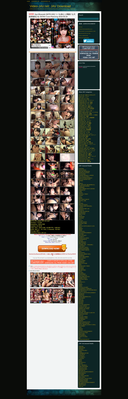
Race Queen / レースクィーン (87, 144)
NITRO (31, 267)
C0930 (80, 351)
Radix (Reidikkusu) (85, 296)
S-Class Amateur (84, 304)
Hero (80, 227)
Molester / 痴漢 (83, 136)
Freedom (81, 216)
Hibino (81, 228)
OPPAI (80, 286)
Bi (79, 182)
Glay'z (81, 220)
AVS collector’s (84, 176)
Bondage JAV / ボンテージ (86, 100)
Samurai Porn (83, 381)
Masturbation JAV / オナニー (87, 135)
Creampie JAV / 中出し (85, 105)
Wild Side (82, 334)
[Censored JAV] (31, 14)
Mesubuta (82, 370)
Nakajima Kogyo (84, 276)
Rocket (81, 302)
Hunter (81, 234)
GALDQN (81, 218)
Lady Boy (82, 246)
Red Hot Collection (85, 378)
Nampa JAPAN (83, 278)
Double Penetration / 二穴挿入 (88, 115)
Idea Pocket (82, 235)
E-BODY (81, 207)
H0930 (80, 359)
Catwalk (81, 355)
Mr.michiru (82, 270)
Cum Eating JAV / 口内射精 (86, 108)
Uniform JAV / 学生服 (85, 161)
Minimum (81, 262)
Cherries (81, 187)
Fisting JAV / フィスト (85, 120)
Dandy (81, 195)
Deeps (80, 198)
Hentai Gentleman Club (86, 226)
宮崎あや (40, 268)
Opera (81, 284)
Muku (80, 271)
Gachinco (82, 357)
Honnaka (82, 231)
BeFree (81, 180)
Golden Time (83, 223)
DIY (80, 202)
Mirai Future (83, 263)
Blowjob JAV (43, 266)
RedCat (81, 299)
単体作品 (36, 268)
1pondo (81, 349)
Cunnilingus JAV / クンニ (86, 109)
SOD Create (82, 311)
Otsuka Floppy (83, 287)
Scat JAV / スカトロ (84, 147)
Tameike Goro (83, 318)
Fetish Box (82, 212)
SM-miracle (82, 383)
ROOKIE (81, 303)
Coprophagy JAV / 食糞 (85, 103)
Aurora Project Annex (86, 175)
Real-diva (82, 377)
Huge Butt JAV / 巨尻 (85, 128)
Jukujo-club (83, 367)
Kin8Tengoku (83, 369)
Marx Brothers (84, 256)
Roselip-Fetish (83, 379)
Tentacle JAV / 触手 (84, 157)
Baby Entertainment (85, 178)
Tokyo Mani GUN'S (84, 322)
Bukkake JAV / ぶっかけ (86, 101)
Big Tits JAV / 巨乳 (84, 99)
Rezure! (81, 300)
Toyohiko (82, 326)
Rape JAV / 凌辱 (83, 145)
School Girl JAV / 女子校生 (86, 148)
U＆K (80, 327)
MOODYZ (81, 267)
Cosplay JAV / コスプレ (85, 104)
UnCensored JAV (45, 1)
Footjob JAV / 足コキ (85, 121)
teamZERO (82, 319)
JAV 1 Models (83, 365)
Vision (81, 330)
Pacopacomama (84, 375)
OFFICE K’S (82, 282)
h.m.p (80, 224)
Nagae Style (83, 275)
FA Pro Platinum (84, 211)
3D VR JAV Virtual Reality (87, 95)
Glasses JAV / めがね (85, 124)
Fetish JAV (62, 266)
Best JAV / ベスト (83, 97)
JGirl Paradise (83, 366)
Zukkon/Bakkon (84, 339)
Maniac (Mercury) (84, 254)
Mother (81, 268)
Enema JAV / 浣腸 (83, 116)
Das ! (80, 196)
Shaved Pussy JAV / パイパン (87, 149)
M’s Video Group (84, 250)
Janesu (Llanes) (84, 238)
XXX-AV (81, 386)
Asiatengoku (83, 350)
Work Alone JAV (52, 267)
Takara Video (83, 316)
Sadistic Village (84, 307)
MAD (80, 251)
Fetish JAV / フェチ (84, 119)
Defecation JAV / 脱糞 (85, 113)
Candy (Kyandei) (84, 186)
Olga (80, 283)
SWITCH (81, 315)
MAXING (81, 259)
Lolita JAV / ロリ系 (84, 132)
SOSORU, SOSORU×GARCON (87, 312)
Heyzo (81, 363)
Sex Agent (82, 310)
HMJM (80, 230)
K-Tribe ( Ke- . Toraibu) (86, 244)
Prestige (81, 295)
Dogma (81, 203)
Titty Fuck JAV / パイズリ (86, 159)
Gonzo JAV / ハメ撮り (85, 125)
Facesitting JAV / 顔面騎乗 (86, 117)
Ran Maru (82, 298)
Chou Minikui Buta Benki (87, 188)
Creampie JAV (49, 266)
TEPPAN (81, 320)
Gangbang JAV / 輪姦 (85, 123)
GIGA (80, 219)
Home (28, 1)
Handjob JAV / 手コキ (85, 127)
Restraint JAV (44, 267)
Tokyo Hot (82, 385)
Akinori (81, 168)
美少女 (46, 268)
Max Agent (82, 258)
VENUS (81, 328)
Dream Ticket (83, 204)
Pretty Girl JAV (37, 267)
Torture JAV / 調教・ (85, 160)
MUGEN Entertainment (86, 371)
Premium (81, 294)
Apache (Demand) (84, 171)
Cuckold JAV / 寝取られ (86, 107)
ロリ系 (70, 267)
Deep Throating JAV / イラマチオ (88, 112)
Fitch (80, 215)
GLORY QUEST (83, 222)
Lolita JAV (68, 266)
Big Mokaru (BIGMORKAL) (87, 184)
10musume (82, 347)
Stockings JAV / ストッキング (87, 156)
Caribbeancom (83, 353)
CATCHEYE (82, 354)
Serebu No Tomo (84, 308)
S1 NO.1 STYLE (83, 306)
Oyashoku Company (85, 288)
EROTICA (81, 210)
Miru (80, 264)
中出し (33, 268)
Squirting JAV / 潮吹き (85, 155)
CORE (80, 191)
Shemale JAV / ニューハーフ (87, 151)
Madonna (82, 252)
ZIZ (79, 338)
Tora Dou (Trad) (84, 323)
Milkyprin (82, 260)
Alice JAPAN (82, 170)
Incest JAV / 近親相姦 (85, 129)
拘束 (44, 268)
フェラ (67, 267)
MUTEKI (81, 272)
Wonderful (82, 335)
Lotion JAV (73, 266)
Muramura (82, 373)
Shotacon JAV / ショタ (85, 152)
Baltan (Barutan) (84, 179)
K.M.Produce (83, 239)
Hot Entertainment (85, 232)
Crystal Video (56, 266)
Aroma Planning (84, 172)
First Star (82, 214)
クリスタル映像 (59, 267)
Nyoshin (81, 374)
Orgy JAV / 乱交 (83, 137)
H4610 (80, 361)
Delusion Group (84, 199)
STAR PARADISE (83, 314)
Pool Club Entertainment (87, 292)
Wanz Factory (83, 332)
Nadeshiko (82, 274)
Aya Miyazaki (36, 266)
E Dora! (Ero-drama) (85, 206)
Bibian (81, 183)
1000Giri (81, 346)
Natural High (83, 279)
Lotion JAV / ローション (85, 133)
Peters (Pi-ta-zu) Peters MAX (88, 290)
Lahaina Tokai (83, 247)
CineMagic (82, 190)
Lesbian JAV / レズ (84, 131)
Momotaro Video (84, 266)
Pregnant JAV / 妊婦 (85, 141)
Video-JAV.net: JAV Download (50, 6)
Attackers (82, 174)
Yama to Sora (83, 336)
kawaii (81, 240)
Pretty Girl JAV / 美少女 (86, 143)
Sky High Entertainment (87, 382)
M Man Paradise (84, 248)
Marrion (81, 255)
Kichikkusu (82, 242)
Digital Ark (82, 200)
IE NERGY (81, 236)
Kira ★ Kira (82, 243)
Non (80, 280)
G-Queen (81, 358)
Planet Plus (83, 291)
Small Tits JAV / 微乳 (85, 153)
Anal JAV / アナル (84, 96)
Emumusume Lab (84, 208)
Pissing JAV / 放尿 (84, 140)
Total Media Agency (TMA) (87, 324)
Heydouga (82, 362)
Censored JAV (35, 1)
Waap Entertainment (85, 331)
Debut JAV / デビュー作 (85, 111)
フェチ (64, 267)
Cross (80, 192)
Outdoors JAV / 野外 (85, 139)
